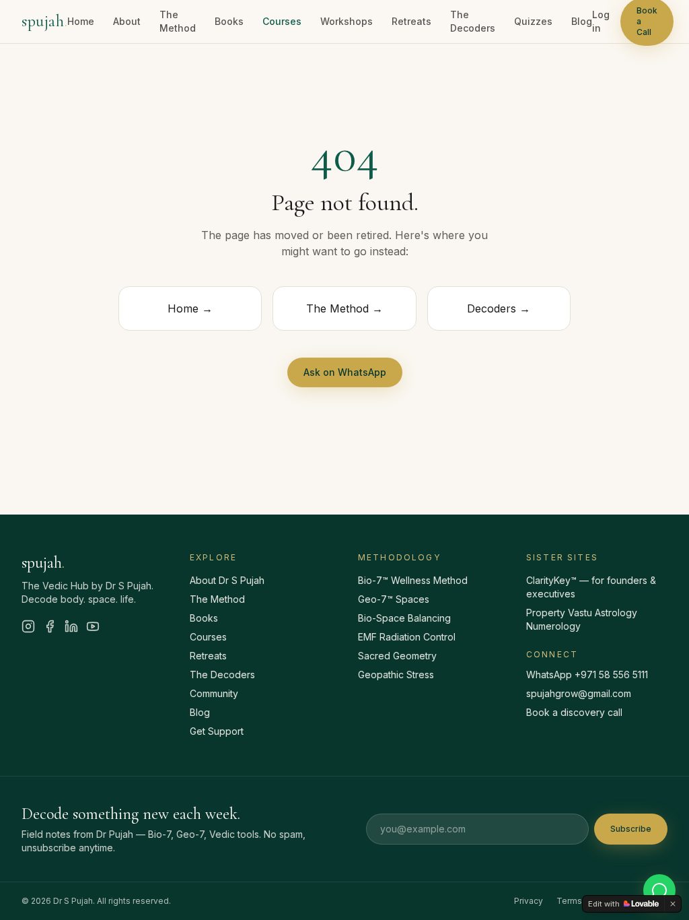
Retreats (411, 21)
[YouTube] (93, 626)
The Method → (344, 308)
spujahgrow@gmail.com (578, 693)
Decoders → (498, 308)
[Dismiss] (673, 904)
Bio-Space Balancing (404, 618)
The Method (177, 21)
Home (80, 21)
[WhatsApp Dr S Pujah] (659, 890)
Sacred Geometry (397, 655)
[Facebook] (50, 626)
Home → (190, 308)
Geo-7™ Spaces (393, 599)
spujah (44, 21)
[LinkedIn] (71, 626)
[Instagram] (28, 626)
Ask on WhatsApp (344, 372)
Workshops (346, 21)
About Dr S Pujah (227, 580)
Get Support (217, 731)
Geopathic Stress (396, 674)
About (127, 21)
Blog (581, 21)
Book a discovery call (574, 712)
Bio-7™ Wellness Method (413, 580)
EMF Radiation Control (407, 637)
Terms (569, 901)
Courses (281, 21)
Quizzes (533, 21)
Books (229, 21)
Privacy (528, 901)
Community (214, 693)
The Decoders (472, 21)
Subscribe (630, 829)
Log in (601, 21)
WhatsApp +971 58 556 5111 (587, 674)
